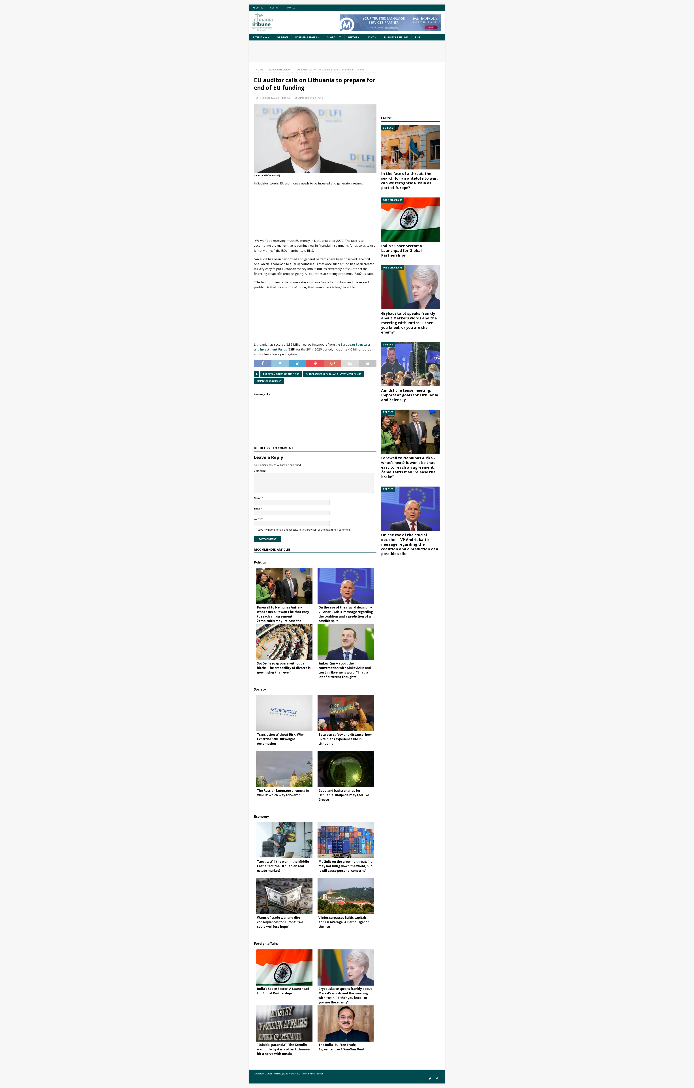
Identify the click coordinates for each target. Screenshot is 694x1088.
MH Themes (317, 1073)
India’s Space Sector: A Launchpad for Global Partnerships (401, 250)
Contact (275, 7)
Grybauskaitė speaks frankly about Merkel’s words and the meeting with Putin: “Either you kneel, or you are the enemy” (409, 323)
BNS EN (288, 97)
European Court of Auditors (281, 374)
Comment (260, 470)
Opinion (282, 37)
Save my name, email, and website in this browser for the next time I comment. (304, 529)
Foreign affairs (306, 37)
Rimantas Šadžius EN (269, 380)
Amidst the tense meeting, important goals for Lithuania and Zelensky (409, 395)
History (353, 37)
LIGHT (370, 37)
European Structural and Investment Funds (333, 374)
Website (258, 519)
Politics (260, 562)
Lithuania (260, 37)
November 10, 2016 (269, 97)
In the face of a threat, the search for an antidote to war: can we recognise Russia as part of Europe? (409, 180)
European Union (307, 97)
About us (258, 7)
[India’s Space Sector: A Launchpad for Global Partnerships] (410, 219)
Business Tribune (396, 37)
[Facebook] (437, 1078)
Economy (261, 816)
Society (260, 689)
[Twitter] (430, 1078)
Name (258, 498)
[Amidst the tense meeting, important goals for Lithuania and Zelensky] (410, 364)
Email (257, 508)
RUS (417, 37)
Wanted (291, 7)
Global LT (334, 37)
